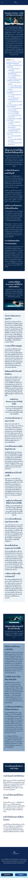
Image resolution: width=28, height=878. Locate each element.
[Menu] (2, 2)
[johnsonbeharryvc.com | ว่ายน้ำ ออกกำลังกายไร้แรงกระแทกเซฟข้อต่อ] (15, 2)
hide (13, 59)
